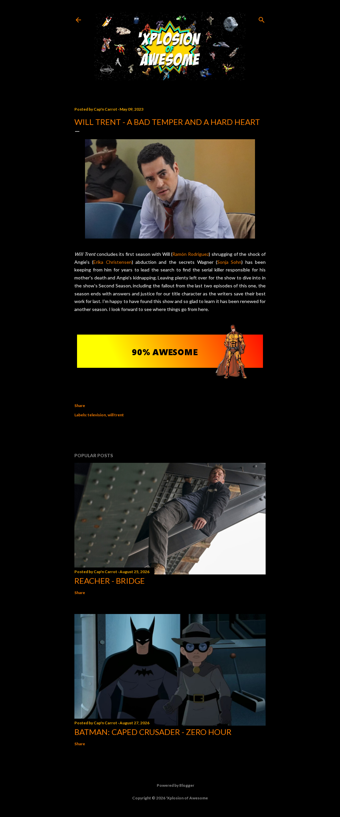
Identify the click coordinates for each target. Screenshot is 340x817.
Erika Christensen (112, 262)
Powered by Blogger (175, 785)
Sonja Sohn (229, 262)
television (97, 414)
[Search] (262, 18)
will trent (116, 414)
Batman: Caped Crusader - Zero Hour (152, 732)
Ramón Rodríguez (190, 254)
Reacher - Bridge (109, 580)
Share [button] (79, 405)
